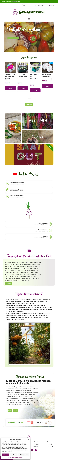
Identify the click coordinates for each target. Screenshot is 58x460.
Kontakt (36, 444)
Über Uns (36, 442)
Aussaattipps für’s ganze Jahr (16, 189)
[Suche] (35, 5)
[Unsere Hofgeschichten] (50, 224)
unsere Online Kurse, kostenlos (17, 195)
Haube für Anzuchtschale (24, 77)
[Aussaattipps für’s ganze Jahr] (7, 189)
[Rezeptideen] (50, 237)
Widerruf (50, 446)
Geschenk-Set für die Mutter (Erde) (12, 77)
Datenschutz (19, 457)
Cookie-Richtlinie (12, 457)
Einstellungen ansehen (24, 454)
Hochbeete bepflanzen (43, 229)
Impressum (36, 446)
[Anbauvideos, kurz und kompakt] (7, 183)
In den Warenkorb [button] (11, 88)
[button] (28, 439)
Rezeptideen (45, 236)
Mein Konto (41, 5)
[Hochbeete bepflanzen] (50, 230)
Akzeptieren (5, 454)
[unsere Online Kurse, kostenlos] (7, 196)
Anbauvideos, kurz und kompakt (17, 182)
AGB (51, 444)
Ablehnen (14, 454)
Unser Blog (13, 41)
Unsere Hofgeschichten (43, 223)
